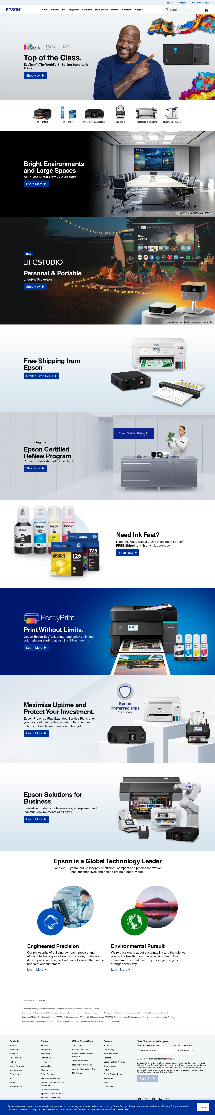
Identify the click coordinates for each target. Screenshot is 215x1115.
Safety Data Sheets (50, 1089)
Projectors (14, 1049)
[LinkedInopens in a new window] (160, 1099)
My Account (77, 1073)
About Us (108, 1045)
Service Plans (16, 1086)
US (172, 3)
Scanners (14, 1053)
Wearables (46, 1066)
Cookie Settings (120, 1106)
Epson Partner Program (114, 1062)
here (126, 1109)
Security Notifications (50, 1097)
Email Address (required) (148, 1045)
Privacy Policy (157, 1065)
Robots (13, 1062)
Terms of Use (149, 1072)
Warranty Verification (50, 1078)
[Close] (203, 1107)
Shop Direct (77, 1045)
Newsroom (108, 1078)
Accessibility (196, 3)
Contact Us (109, 1086)
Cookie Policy (152, 1106)
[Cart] (206, 10)
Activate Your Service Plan (84, 1069)
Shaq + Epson (110, 1066)
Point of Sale (15, 1058)
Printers (13, 1045)
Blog (106, 1082)
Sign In (206, 3)
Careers (107, 1058)
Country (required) (183, 1045)
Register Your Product (82, 1065)
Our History (109, 1049)
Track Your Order (80, 1060)
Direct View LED (17, 1066)
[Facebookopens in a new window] (139, 1099)
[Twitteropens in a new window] (146, 1099)
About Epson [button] (181, 3)
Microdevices (16, 1070)
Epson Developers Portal (52, 1093)
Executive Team (111, 1053)
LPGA (106, 1070)
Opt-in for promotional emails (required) (158, 1059)
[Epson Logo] (13, 10)
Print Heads (15, 1074)
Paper (12, 1082)
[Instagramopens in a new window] (167, 1099)
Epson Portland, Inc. (113, 1074)
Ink (11, 1078)
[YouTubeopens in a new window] (153, 1099)
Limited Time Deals (81, 1049)
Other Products (48, 1074)
